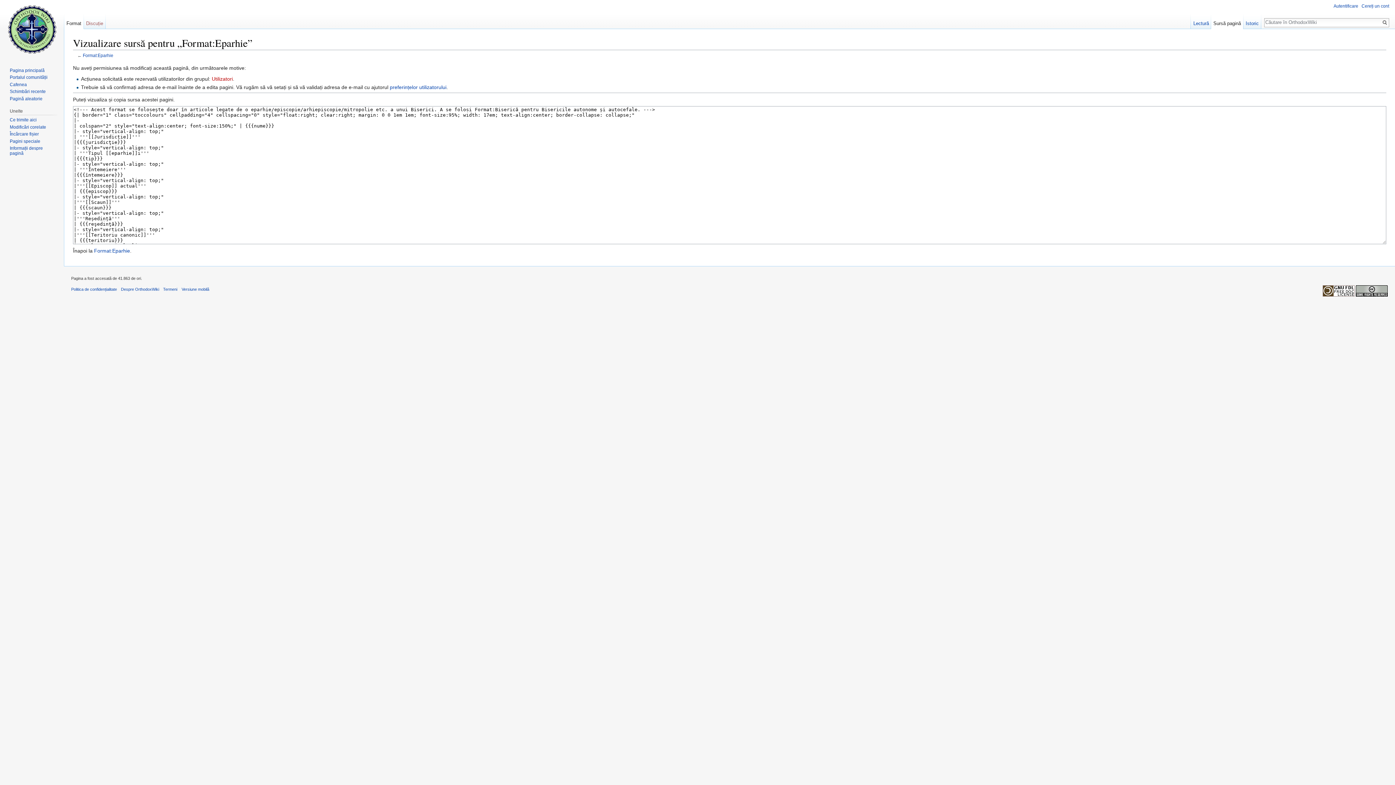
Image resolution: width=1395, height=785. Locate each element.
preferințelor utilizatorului (418, 87)
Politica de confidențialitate (94, 289)
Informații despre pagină (26, 151)
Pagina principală (27, 70)
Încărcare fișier (24, 134)
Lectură (1201, 23)
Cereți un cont (1375, 6)
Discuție (94, 23)
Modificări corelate (28, 127)
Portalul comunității (29, 77)
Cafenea (18, 84)
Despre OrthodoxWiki (140, 289)
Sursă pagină (1227, 23)
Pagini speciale (25, 141)
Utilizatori (222, 79)
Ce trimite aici (23, 119)
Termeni (170, 289)
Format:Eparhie (98, 55)
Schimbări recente (28, 91)
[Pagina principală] (32, 29)
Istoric (1252, 23)
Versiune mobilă (195, 289)
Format (73, 23)
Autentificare (1346, 6)
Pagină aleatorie (26, 98)
